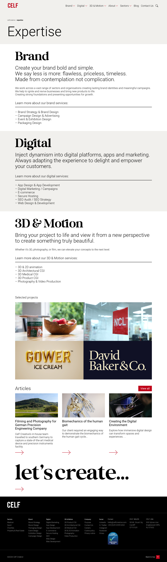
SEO (47, 536)
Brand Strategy (34, 522)
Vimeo (101, 533)
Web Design (50, 539)
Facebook (103, 530)
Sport (9, 525)
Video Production (71, 536)
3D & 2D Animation (71, 530)
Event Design (33, 530)
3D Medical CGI (70, 528)
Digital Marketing (52, 522)
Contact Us (89, 525)
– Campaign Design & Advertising (37, 116)
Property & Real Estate (15, 530)
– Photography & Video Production (38, 281)
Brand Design (33, 525)
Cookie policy (90, 530)
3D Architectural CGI (72, 525)
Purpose (88, 522)
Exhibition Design (35, 533)
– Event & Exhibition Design (33, 119)
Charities (10, 528)
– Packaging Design (28, 123)
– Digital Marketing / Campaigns (36, 189)
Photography (69, 533)
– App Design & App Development (37, 185)
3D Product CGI (70, 522)
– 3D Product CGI (26, 278)
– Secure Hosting (26, 196)
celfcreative (11, 20)
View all (145, 388)
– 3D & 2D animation (28, 267)
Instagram (103, 528)
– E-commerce (25, 192)
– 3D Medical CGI (26, 274)
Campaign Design (35, 536)
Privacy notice (90, 533)
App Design (50, 525)
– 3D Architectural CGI (30, 271)
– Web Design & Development (35, 203)
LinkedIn (102, 522)
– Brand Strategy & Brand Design (37, 112)
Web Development (53, 541)
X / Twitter (103, 525)
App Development (53, 528)
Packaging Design (35, 528)
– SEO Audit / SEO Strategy (33, 199)
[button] (70, 5)
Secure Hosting (52, 533)
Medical (10, 522)
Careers (88, 528)
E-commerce (51, 530)
